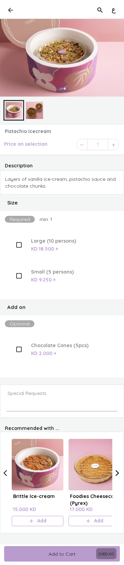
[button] (62, 203)
